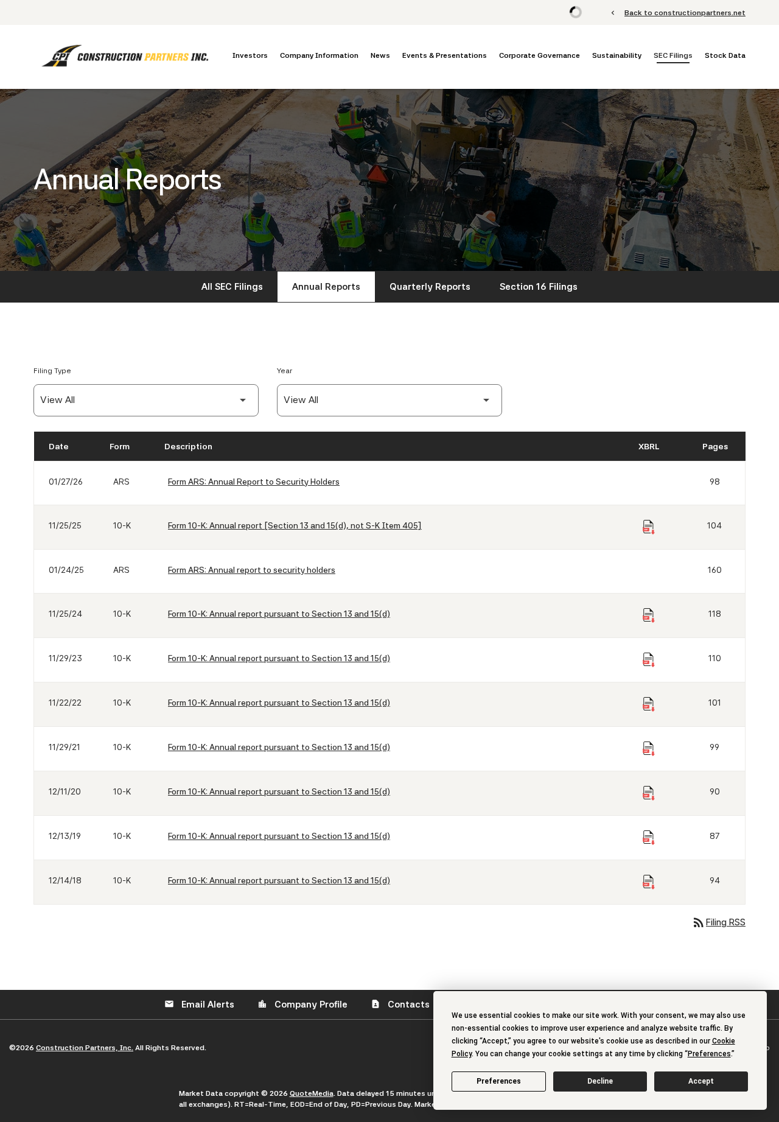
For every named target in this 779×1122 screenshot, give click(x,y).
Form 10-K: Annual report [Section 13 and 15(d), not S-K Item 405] (295, 525)
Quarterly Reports (430, 286)
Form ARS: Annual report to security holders (251, 570)
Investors (250, 55)
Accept (701, 1081)
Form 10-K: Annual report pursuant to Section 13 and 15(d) (279, 614)
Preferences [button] (709, 1054)
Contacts (400, 1004)
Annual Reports (326, 286)
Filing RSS (718, 922)
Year (284, 370)
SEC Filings (673, 55)
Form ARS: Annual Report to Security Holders (254, 481)
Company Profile (302, 1004)
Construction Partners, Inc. (84, 1047)
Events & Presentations (444, 55)
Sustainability (616, 55)
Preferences (499, 1081)
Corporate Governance (539, 55)
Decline (600, 1081)
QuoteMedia (312, 1093)
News (380, 55)
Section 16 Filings (539, 286)
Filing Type (52, 370)
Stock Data (725, 55)
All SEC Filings (232, 286)
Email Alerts (199, 1004)
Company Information (319, 55)
